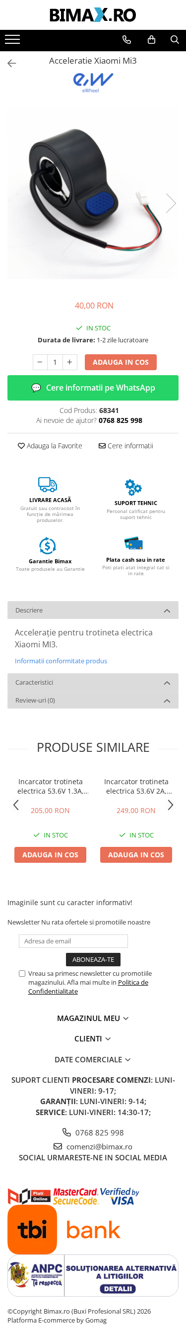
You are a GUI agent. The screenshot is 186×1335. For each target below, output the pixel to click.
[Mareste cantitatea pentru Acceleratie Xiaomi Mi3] (69, 362)
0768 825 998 (98, 1132)
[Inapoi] (7, 63)
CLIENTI (89, 1038)
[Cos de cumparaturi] (151, 40)
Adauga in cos (121, 362)
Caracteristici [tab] (34, 682)
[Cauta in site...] (175, 40)
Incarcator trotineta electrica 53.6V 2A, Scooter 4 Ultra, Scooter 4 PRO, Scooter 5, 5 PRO (136, 786)
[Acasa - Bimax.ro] (93, 14)
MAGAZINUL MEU (89, 1018)
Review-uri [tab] (35, 700)
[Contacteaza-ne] (127, 40)
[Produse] (13, 42)
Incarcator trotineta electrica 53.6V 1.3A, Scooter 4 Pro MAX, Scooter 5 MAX (50, 786)
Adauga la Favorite (53, 445)
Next (171, 203)
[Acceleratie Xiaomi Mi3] (93, 193)
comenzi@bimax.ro (98, 1146)
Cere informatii (129, 445)
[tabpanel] (93, 193)
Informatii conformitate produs (61, 660)
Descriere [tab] (29, 610)
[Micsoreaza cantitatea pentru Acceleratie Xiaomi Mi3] (40, 362)
